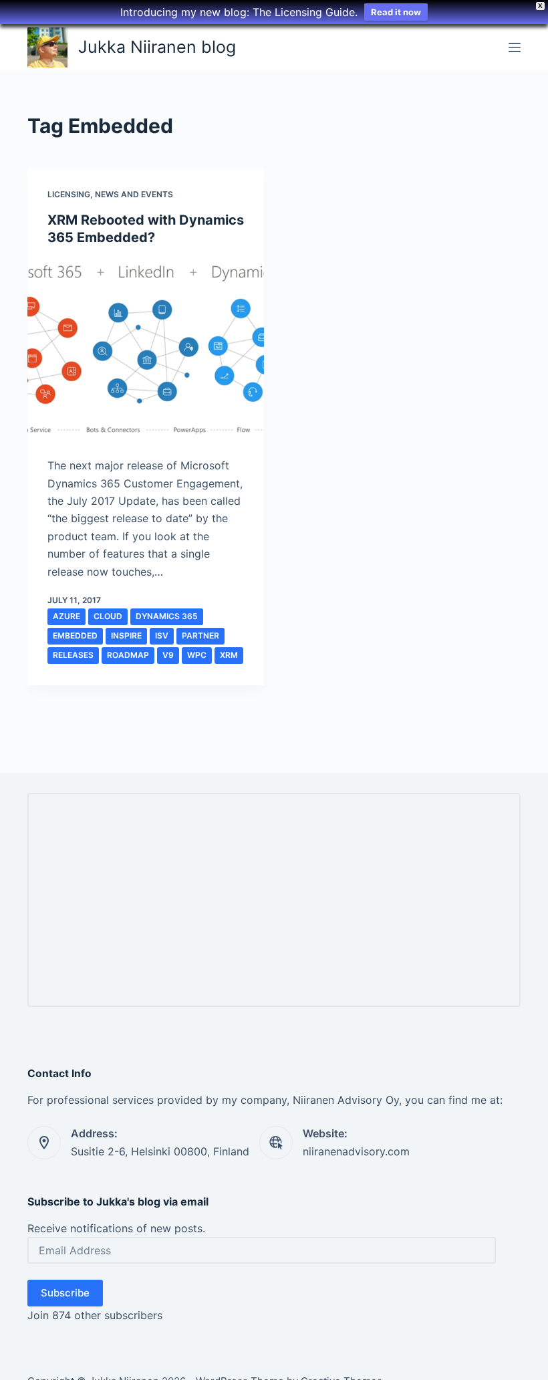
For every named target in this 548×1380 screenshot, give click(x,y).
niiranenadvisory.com (356, 1151)
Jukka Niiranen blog (157, 47)
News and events (134, 194)
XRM (229, 655)
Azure (66, 616)
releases (73, 655)
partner (200, 635)
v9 (168, 655)
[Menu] (515, 47)
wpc (197, 655)
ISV (161, 635)
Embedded (75, 635)
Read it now (396, 12)
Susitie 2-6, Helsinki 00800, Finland (160, 1151)
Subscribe (65, 1292)
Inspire (126, 635)
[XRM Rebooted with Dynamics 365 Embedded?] (145, 348)
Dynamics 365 (167, 616)
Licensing (68, 194)
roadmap (128, 655)
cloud (108, 616)
